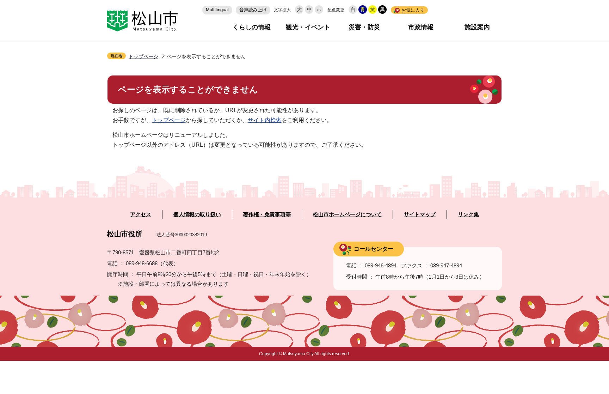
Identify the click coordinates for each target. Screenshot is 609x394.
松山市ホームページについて (347, 214)
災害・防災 (364, 27)
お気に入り (412, 10)
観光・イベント (308, 27)
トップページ (143, 56)
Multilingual (217, 9)
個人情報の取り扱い (197, 214)
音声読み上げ (253, 9)
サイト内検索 (265, 120)
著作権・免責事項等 (267, 214)
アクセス (140, 214)
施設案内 (477, 27)
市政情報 (420, 27)
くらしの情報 (252, 27)
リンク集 (468, 214)
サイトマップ (420, 214)
